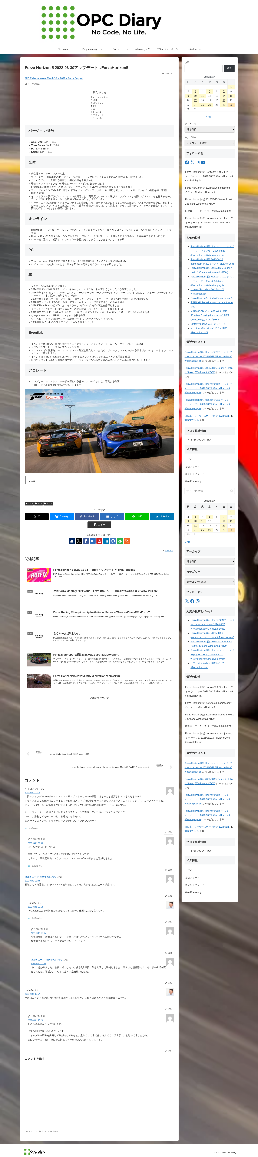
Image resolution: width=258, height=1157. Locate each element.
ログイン (190, 459)
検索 (187, 62)
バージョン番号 (100, 97)
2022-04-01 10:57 (32, 994)
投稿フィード (192, 466)
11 (202, 96)
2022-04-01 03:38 (32, 881)
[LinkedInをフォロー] (106, 541)
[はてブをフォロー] (93, 541)
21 (224, 100)
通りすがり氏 (192, 420)
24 (195, 105)
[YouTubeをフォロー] (99, 541)
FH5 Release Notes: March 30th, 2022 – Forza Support (54, 78)
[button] (99, 524)
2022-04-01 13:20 (35, 1020)
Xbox (40, 503)
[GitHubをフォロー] (113, 541)
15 (231, 96)
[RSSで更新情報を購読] (127, 541)
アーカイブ (190, 124)
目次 (95, 92)
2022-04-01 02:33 (35, 843)
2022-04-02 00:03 (38, 963)
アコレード (98, 115)
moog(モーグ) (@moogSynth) (40, 877)
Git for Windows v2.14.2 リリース (208, 324)
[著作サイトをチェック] (72, 541)
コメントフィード (194, 474)
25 (202, 105)
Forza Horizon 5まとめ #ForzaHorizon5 (211, 298)
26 (209, 105)
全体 (95, 100)
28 (224, 105)
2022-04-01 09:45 (38, 933)
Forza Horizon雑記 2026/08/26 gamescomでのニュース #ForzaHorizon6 (208, 190)
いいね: (99, 118)
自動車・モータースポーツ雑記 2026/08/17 (208, 416)
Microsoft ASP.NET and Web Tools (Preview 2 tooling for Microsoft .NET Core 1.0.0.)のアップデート (210, 315)
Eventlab (97, 112)
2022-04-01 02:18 (32, 793)
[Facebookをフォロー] (86, 541)
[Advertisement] (99, 721)
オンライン (98, 103)
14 (224, 96)
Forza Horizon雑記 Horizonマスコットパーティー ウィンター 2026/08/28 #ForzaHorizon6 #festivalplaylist (209, 176)
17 (195, 100)
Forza (30, 503)
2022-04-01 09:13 (35, 907)
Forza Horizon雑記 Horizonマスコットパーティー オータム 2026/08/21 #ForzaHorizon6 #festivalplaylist (209, 222)
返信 (170, 832)
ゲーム (49, 503)
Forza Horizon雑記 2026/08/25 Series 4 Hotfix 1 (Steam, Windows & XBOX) (209, 201)
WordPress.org (193, 481)
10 (195, 96)
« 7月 (208, 116)
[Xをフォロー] (79, 541)
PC (94, 106)
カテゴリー (190, 137)
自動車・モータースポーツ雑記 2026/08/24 (208, 211)
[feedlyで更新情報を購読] (120, 541)
